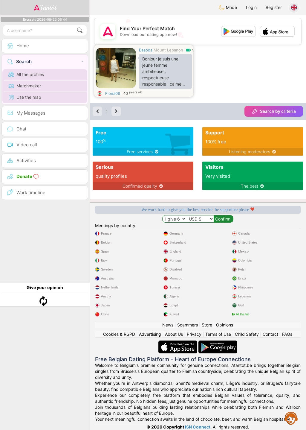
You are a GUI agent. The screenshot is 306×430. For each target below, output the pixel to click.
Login (251, 7)
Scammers (187, 324)
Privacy (194, 334)
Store (207, 324)
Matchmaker (28, 85)
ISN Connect (197, 426)
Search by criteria (278, 111)
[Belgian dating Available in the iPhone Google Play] (217, 343)
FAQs (287, 334)
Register (274, 7)
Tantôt (48, 7)
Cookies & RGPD (119, 334)
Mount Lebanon (168, 50)
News (167, 324)
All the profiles (30, 74)
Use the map (28, 97)
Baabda (145, 50)
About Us (174, 334)
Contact (270, 334)
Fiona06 (112, 93)
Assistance (291, 418)
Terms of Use (218, 334)
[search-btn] (80, 30)
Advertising (150, 334)
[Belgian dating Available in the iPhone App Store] (178, 343)
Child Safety (247, 334)
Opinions (224, 324)
